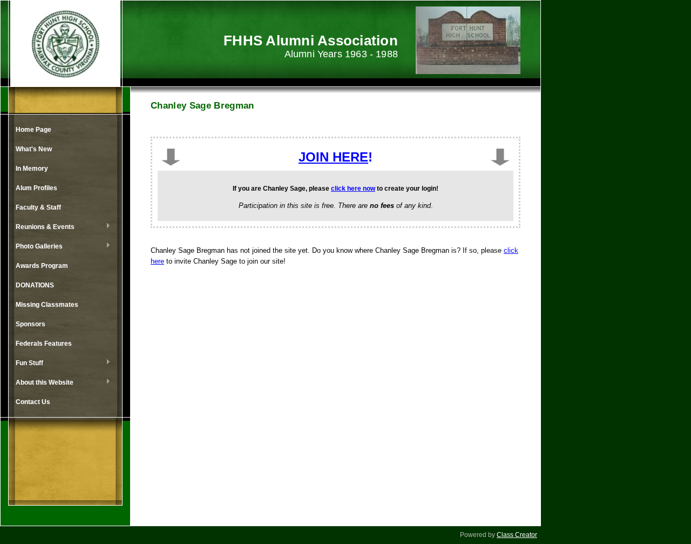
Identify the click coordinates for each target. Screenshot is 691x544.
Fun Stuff (26, 363)
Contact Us (33, 402)
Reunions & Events (42, 227)
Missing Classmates (47, 304)
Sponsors (30, 324)
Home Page (33, 129)
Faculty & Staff (38, 207)
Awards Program (42, 266)
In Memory (32, 168)
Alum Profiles (36, 188)
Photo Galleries (36, 247)
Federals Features (44, 343)
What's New (34, 149)
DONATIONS (35, 285)
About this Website (41, 383)
